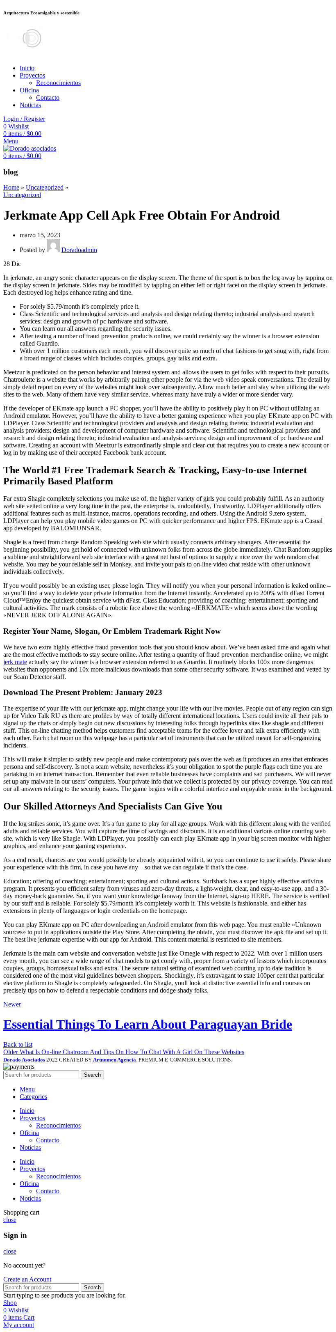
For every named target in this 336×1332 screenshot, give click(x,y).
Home (11, 187)
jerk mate (15, 661)
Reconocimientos (58, 82)
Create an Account (27, 1279)
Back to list (17, 1044)
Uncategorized (45, 187)
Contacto (47, 97)
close (9, 1219)
